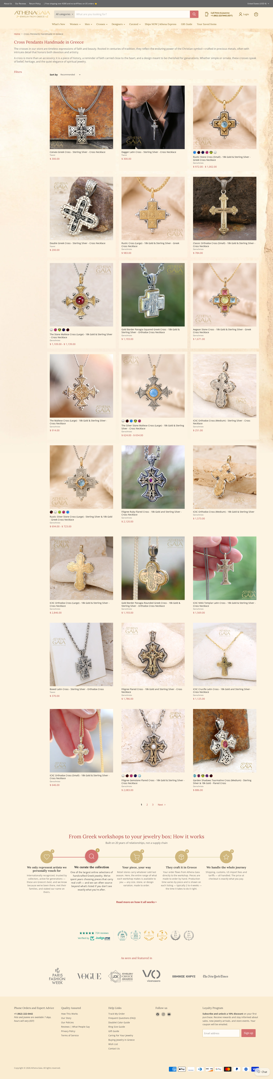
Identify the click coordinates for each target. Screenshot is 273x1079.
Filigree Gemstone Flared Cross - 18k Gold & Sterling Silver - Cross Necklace (153, 782)
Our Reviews (20, 4)
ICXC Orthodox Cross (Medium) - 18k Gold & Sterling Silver (223, 511)
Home (17, 34)
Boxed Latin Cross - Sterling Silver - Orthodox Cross (77, 689)
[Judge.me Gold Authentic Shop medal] (149, 935)
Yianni (52, 155)
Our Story (66, 1017)
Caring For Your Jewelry (120, 1035)
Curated (134, 24)
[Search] (194, 14)
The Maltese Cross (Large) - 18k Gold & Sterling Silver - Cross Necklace (78, 422)
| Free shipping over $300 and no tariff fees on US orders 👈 (70, 4)
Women (74, 24)
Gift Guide (186, 24)
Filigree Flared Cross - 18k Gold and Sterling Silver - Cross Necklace (151, 690)
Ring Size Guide (116, 1026)
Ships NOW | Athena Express (160, 24)
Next (161, 804)
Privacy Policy (68, 1031)
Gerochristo (198, 163)
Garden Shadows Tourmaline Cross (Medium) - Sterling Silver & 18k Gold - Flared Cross (222, 782)
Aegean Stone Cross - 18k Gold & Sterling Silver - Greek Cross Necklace (222, 331)
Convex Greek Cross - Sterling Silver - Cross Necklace (77, 152)
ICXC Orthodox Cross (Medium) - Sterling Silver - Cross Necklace (221, 422)
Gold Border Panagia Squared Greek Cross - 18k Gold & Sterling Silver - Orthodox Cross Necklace (150, 331)
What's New (58, 24)
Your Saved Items (206, 24)
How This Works (69, 1013)
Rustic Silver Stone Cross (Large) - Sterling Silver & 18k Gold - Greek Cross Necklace (81, 518)
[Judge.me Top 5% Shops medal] (175, 935)
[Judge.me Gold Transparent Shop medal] (162, 935)
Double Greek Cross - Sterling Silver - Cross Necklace (77, 243)
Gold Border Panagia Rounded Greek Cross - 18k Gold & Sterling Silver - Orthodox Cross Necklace (150, 604)
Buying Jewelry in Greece (121, 1039)
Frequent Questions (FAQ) (122, 1017)
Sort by (54, 74)
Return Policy (35, 4)
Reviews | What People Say (75, 1026)
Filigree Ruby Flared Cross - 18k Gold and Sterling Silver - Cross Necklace (151, 513)
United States (257, 3)
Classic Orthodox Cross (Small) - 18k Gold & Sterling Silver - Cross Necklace (224, 245)
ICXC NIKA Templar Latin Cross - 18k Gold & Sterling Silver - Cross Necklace (224, 604)
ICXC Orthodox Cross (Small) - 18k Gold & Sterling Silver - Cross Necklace (79, 777)
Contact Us (114, 1048)
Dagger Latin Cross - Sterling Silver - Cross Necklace (148, 152)
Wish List (113, 1044)
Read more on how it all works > (136, 902)
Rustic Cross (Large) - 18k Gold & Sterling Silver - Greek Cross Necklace (150, 245)
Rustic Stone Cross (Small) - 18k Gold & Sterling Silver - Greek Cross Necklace (222, 158)
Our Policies (67, 1022)
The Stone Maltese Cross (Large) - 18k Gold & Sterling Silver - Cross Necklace (81, 336)
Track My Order (116, 1013)
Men (87, 24)
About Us (8, 4)
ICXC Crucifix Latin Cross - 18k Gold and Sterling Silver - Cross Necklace (222, 690)
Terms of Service (70, 1035)
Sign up (248, 1033)
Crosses (101, 24)
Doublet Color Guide (119, 1022)
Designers (117, 24)
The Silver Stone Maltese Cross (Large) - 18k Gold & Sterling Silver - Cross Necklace (152, 427)
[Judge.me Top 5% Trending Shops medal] (189, 935)
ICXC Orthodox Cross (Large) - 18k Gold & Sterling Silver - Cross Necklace (79, 604)
